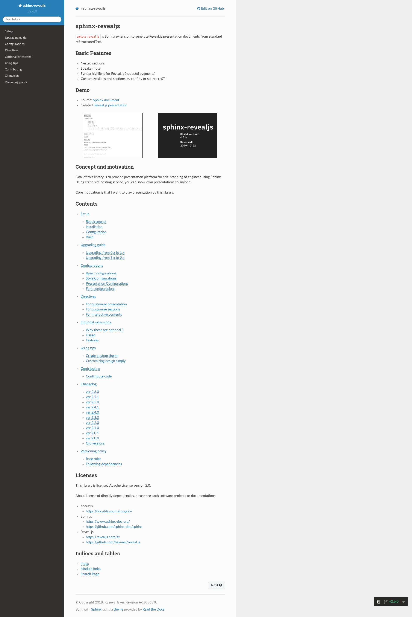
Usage (90, 335)
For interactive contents (104, 314)
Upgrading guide (15, 37)
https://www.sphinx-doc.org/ (108, 521)
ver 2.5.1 (92, 397)
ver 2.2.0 (92, 423)
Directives (11, 50)
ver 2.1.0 (92, 428)
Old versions (95, 443)
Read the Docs (153, 609)
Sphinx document (106, 100)
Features (92, 340)
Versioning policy (16, 82)
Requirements (96, 221)
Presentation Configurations (107, 283)
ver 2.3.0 (92, 417)
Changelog (12, 75)
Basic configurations (101, 273)
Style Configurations (101, 278)
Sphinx (96, 609)
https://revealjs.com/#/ (103, 537)
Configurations (14, 44)
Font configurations (100, 288)
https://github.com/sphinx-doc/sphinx (114, 526)
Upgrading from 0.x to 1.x (105, 252)
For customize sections (103, 309)
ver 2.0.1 (92, 433)
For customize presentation (106, 304)
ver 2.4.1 (92, 407)
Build (90, 237)
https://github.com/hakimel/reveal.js (113, 542)
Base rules (93, 459)
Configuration (96, 232)
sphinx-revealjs (34, 5)
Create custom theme (102, 355)
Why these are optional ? (104, 330)
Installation (94, 227)
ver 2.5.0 (92, 402)
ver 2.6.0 (92, 392)
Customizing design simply (106, 361)
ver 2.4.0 (92, 412)
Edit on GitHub (212, 8)
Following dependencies (104, 464)
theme (118, 609)
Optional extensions (18, 56)
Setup (9, 31)
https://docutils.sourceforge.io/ (109, 511)
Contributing (13, 69)
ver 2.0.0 (92, 438)
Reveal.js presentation (110, 105)
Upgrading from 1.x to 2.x (105, 258)
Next (215, 585)
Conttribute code (99, 376)
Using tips (11, 63)
